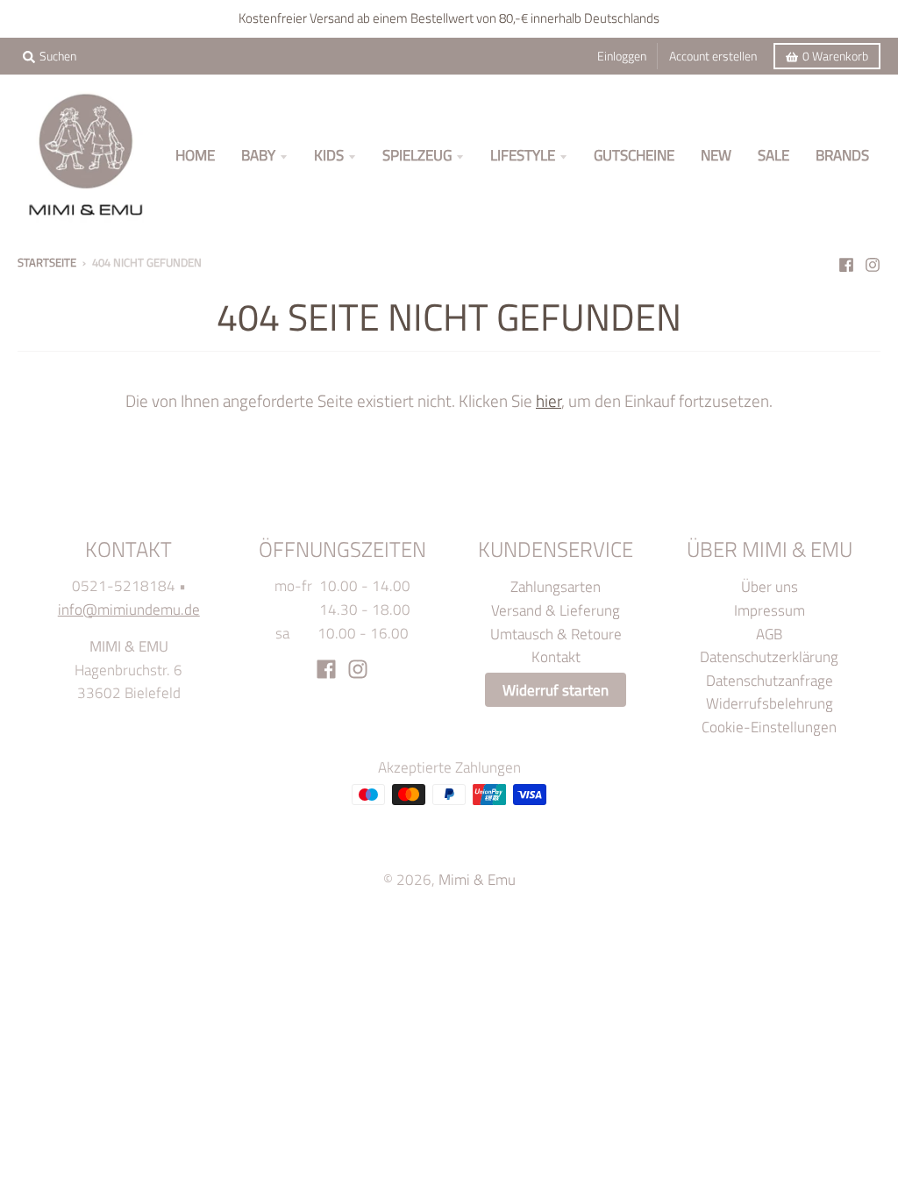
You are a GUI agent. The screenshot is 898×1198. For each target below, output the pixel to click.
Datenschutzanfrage (769, 680)
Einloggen (621, 56)
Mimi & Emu (477, 879)
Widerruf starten (555, 690)
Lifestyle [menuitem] (522, 155)
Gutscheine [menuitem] (634, 155)
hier (548, 400)
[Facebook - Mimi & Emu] (846, 261)
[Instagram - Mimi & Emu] (872, 261)
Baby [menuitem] (258, 155)
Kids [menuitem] (329, 155)
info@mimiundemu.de (129, 609)
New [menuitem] (716, 155)
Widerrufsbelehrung (769, 703)
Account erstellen (713, 56)
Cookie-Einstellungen (769, 727)
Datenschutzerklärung (769, 656)
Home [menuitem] (195, 155)
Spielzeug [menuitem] (417, 155)
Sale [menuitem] (773, 155)
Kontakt (556, 656)
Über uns (769, 586)
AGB (769, 634)
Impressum (769, 610)
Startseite (47, 262)
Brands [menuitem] (842, 155)
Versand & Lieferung (555, 610)
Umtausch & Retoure (556, 634)
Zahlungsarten (555, 586)
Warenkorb (835, 56)
